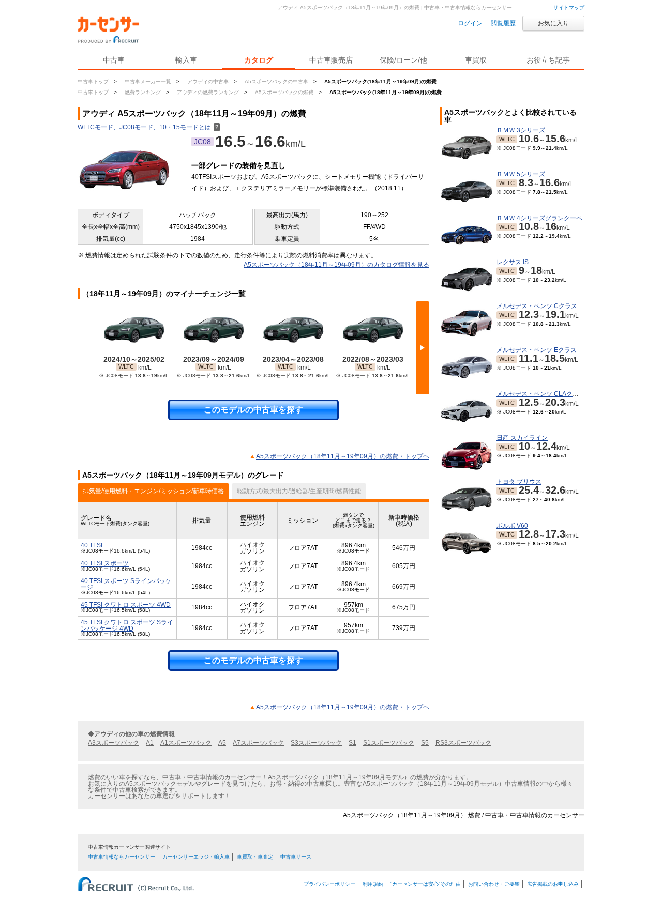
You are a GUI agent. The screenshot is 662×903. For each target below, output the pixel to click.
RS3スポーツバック (463, 743)
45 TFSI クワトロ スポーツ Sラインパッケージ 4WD (127, 625)
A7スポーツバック (258, 743)
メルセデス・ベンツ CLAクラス (540, 393)
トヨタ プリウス (518, 481)
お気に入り (553, 23)
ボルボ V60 (512, 525)
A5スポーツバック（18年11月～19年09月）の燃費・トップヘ (342, 456)
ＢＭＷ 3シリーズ (520, 130)
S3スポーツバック (316, 743)
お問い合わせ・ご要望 (494, 884)
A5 (222, 743)
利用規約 (373, 884)
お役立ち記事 (548, 60)
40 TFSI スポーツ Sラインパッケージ (126, 584)
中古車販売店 (331, 60)
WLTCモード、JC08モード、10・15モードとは (149, 127)
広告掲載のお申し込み (553, 884)
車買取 (476, 60)
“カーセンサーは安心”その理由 (425, 884)
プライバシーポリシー (329, 884)
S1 (352, 743)
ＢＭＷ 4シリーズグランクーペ (539, 218)
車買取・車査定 (255, 857)
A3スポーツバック (113, 743)
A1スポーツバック (186, 743)
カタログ (258, 60)
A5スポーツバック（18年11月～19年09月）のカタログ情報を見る (336, 264)
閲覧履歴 (503, 23)
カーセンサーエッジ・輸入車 (196, 857)
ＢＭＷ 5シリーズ (520, 174)
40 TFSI (91, 545)
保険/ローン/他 (403, 60)
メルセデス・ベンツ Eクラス (536, 350)
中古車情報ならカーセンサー (121, 857)
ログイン (470, 23)
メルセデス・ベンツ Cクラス (536, 306)
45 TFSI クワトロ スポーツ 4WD (126, 604)
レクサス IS (512, 262)
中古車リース (295, 857)
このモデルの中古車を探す (253, 409)
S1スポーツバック (388, 743)
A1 (150, 743)
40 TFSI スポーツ (105, 563)
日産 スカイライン (522, 437)
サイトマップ (568, 7)
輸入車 (186, 60)
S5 (425, 743)
